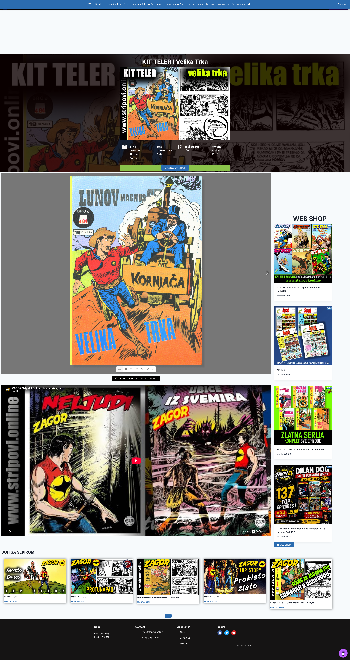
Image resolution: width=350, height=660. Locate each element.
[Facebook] (219, 632)
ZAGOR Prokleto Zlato (212, 597)
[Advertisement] (175, 32)
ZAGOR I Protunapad (79, 597)
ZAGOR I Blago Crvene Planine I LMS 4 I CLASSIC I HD (158, 597)
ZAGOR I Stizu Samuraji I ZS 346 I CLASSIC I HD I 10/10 (292, 603)
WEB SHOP (310, 218)
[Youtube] (233, 632)
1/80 (119, 369)
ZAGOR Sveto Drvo (11, 597)
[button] (320, 299)
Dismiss (342, 4)
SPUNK (281, 370)
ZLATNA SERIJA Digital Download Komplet (300, 449)
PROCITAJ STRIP (11, 601)
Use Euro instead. (240, 4)
